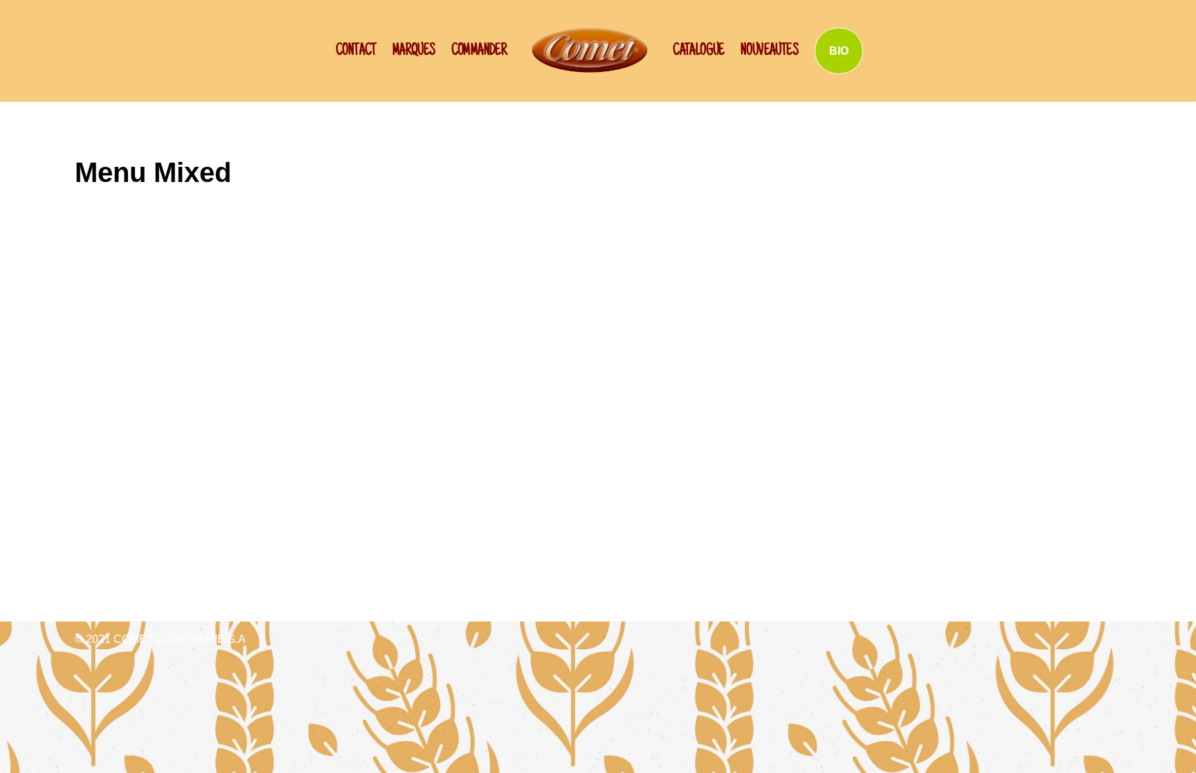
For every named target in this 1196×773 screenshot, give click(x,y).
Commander (479, 51)
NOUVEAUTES (769, 51)
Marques (413, 51)
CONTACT (356, 51)
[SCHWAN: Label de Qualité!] (590, 49)
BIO (839, 51)
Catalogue (699, 51)
